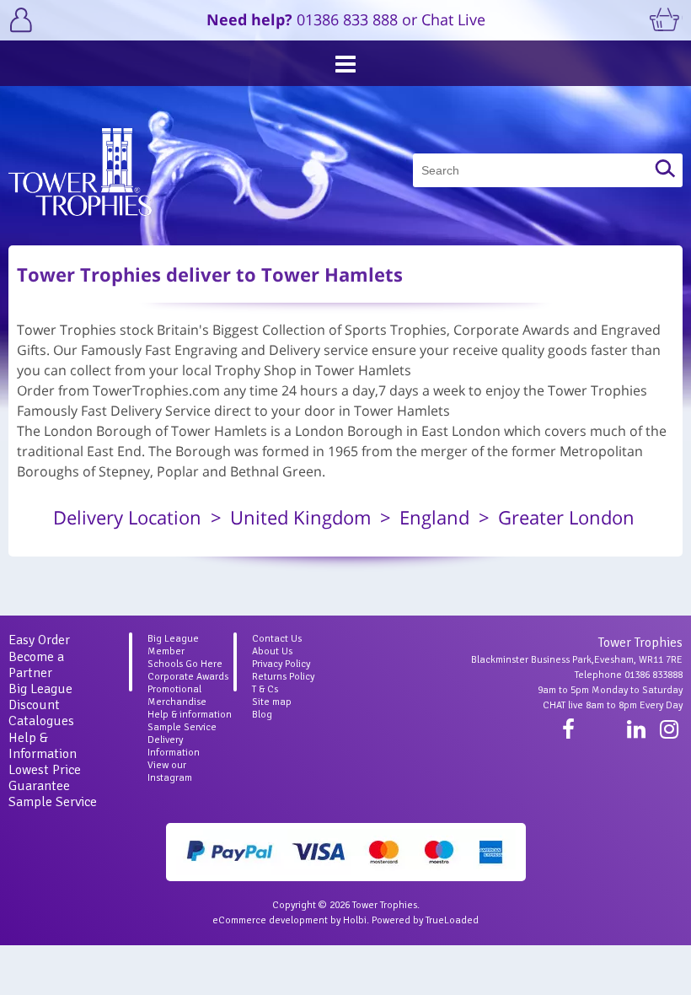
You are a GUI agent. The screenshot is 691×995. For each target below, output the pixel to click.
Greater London (566, 517)
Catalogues (41, 721)
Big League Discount (40, 696)
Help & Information (42, 745)
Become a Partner (36, 664)
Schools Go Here (184, 664)
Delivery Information (173, 746)
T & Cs (265, 689)
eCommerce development (270, 920)
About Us (272, 651)
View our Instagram (169, 771)
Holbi (355, 920)
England (434, 517)
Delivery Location (127, 517)
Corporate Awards (187, 676)
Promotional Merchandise (176, 695)
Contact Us (277, 638)
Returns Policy (283, 676)
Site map (272, 702)
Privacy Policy (281, 664)
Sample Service (52, 801)
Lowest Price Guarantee (44, 777)
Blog (262, 714)
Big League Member (173, 645)
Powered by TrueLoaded (425, 920)
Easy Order (39, 640)
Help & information (189, 714)
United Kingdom (300, 517)
